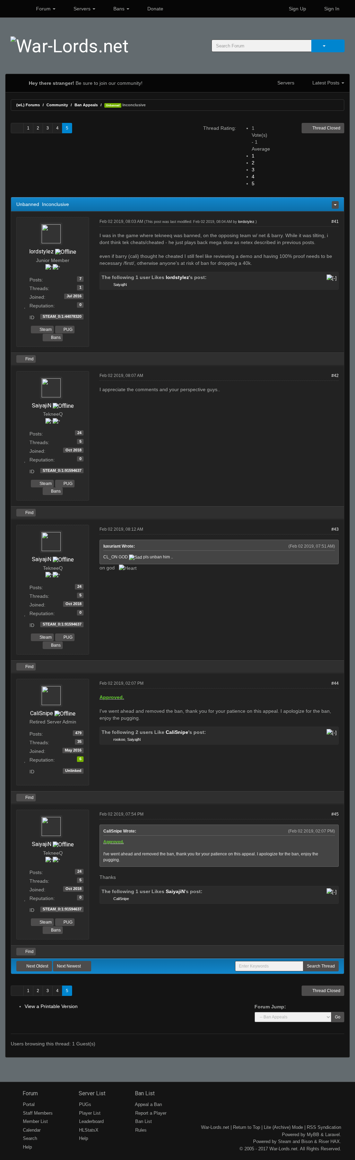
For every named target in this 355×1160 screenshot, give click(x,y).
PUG (67, 329)
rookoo (119, 739)
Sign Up (296, 8)
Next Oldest (36, 966)
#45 (335, 814)
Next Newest (69, 966)
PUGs (84, 1104)
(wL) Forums (28, 105)
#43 (335, 529)
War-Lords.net (215, 1127)
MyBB (313, 1134)
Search (29, 1138)
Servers (82, 8)
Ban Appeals (86, 105)
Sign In (331, 8)
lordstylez (41, 251)
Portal (28, 1104)
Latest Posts (326, 83)
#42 (335, 375)
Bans (119, 8)
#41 (335, 221)
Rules (140, 1130)
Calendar (31, 1130)
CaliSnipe (41, 713)
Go (337, 1017)
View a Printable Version (51, 1006)
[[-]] (332, 277)
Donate (154, 8)
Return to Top (246, 1127)
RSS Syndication (324, 1127)
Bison (307, 1141)
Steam (45, 329)
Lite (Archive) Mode (283, 1127)
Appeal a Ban (148, 1104)
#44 (335, 683)
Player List (89, 1113)
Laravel (332, 1134)
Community (57, 105)
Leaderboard (91, 1121)
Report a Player (150, 1113)
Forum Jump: (270, 1006)
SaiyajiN (120, 284)
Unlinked (73, 770)
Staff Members (37, 1113)
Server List (91, 1093)
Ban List (144, 1093)
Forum (43, 8)
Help (26, 1147)
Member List (34, 1121)
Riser (324, 1141)
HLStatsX (88, 1130)
